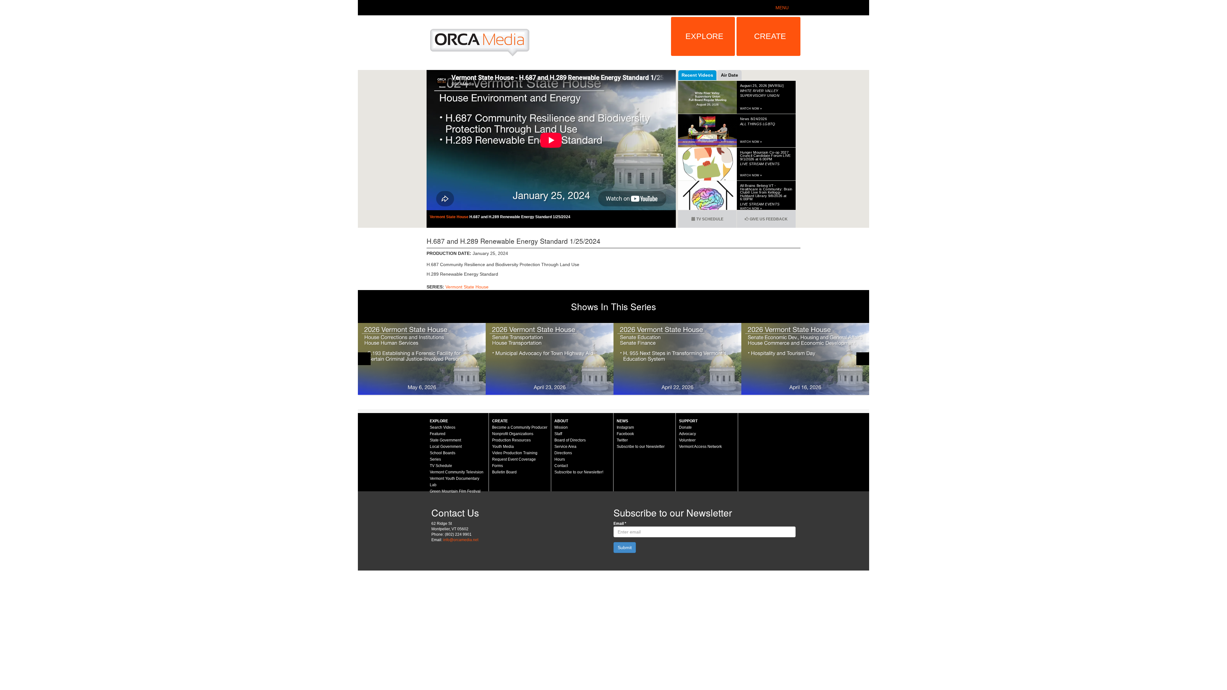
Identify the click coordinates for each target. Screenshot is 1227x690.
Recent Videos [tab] (697, 75)
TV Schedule (709, 219)
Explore (704, 36)
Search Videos (442, 427)
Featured (437, 434)
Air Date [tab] (729, 75)
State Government (445, 440)
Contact (561, 466)
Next (862, 358)
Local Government (446, 446)
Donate (685, 427)
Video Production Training (514, 453)
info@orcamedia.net (460, 540)
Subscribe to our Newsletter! (578, 472)
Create (770, 36)
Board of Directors (570, 440)
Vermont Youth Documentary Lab (454, 481)
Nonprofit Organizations (512, 434)
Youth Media (503, 446)
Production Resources (511, 440)
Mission (561, 427)
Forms (497, 466)
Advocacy (687, 434)
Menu (782, 7)
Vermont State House (449, 217)
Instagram (625, 427)
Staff (558, 434)
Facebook (625, 434)
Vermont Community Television (456, 472)
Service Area (565, 446)
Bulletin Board (504, 472)
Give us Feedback (768, 219)
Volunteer (687, 440)
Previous (364, 358)
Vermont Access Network (700, 446)
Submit (625, 547)
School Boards (442, 453)
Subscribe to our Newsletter (641, 446)
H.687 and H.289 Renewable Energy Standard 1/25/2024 (519, 217)
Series (435, 459)
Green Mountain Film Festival (455, 491)
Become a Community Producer (519, 427)
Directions (563, 453)
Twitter (622, 440)
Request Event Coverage (514, 459)
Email (620, 523)
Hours (559, 459)
